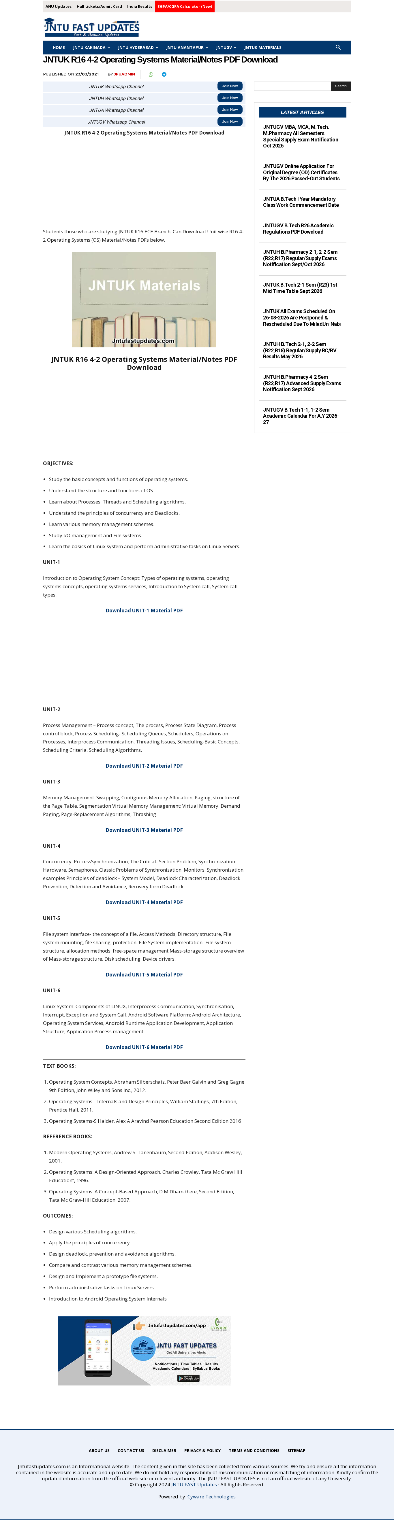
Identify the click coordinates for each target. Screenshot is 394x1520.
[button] (338, 47)
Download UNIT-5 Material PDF (144, 974)
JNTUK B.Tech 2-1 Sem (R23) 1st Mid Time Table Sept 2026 (300, 288)
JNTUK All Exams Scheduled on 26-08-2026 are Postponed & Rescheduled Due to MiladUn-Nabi (302, 317)
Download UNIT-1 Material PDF (144, 610)
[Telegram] (164, 74)
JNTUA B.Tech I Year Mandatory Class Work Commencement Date (301, 202)
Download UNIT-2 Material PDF (144, 765)
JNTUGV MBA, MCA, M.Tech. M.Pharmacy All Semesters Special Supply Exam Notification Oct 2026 (300, 136)
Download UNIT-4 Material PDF (144, 902)
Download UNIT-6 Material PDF (144, 1047)
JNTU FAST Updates (194, 1484)
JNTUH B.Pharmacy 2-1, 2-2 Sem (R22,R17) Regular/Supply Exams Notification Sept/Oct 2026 (300, 258)
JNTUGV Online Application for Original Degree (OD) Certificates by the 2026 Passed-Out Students (301, 172)
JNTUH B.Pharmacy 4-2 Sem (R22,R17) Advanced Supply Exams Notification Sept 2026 (302, 383)
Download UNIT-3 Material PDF (144, 830)
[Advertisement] (144, 185)
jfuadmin (124, 74)
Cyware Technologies (211, 1496)
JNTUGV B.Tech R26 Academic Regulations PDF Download (298, 228)
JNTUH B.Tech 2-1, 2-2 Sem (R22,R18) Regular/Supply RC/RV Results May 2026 (299, 350)
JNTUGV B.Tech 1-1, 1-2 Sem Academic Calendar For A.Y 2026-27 (301, 416)
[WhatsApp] (150, 74)
